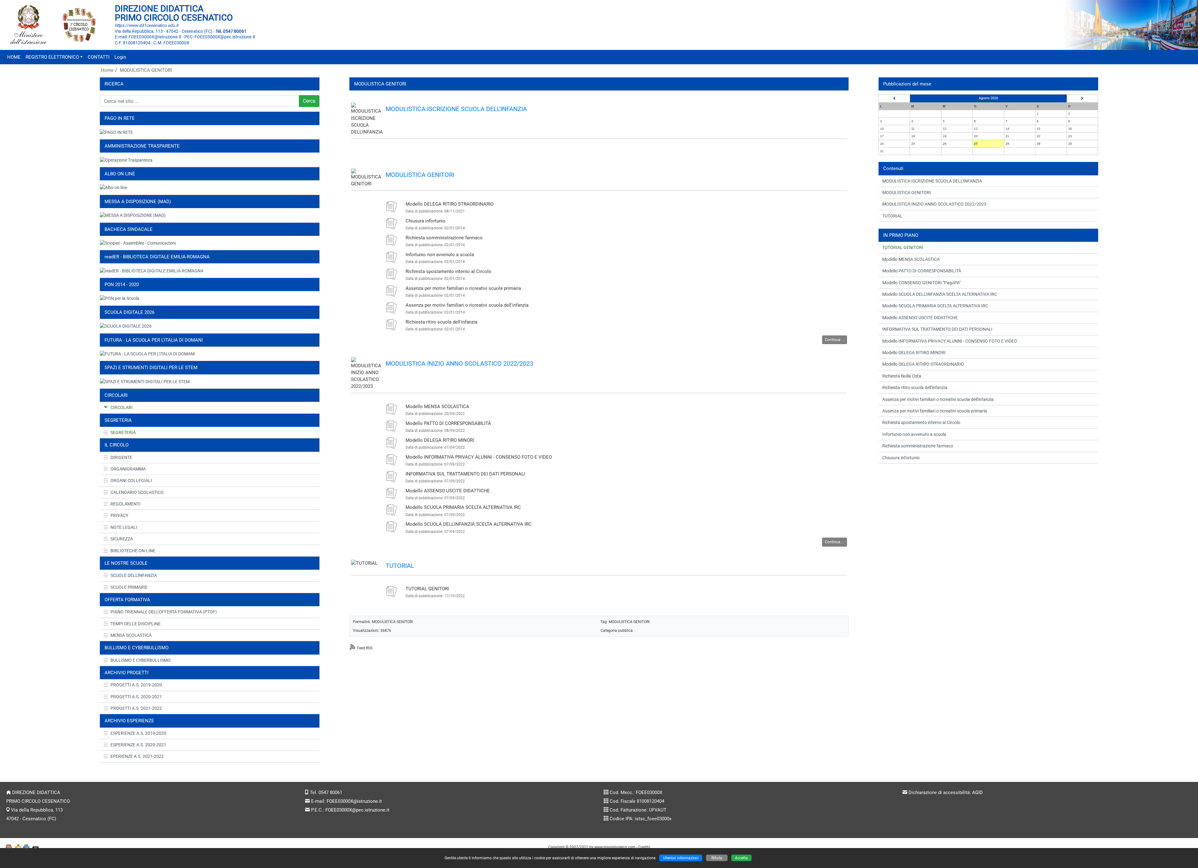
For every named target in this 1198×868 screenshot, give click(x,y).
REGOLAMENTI (125, 503)
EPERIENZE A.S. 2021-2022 (137, 756)
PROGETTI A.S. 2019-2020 (136, 684)
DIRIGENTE (121, 457)
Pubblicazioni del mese (907, 84)
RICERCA (114, 84)
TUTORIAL (400, 565)
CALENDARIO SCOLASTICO (137, 492)
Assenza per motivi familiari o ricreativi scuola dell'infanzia (467, 305)
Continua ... (834, 339)
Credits (644, 847)
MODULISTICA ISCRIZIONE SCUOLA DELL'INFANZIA (456, 109)
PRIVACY (119, 515)
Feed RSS (365, 648)
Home (107, 70)
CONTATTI (99, 57)
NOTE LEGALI (123, 527)
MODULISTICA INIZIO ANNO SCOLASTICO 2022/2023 (459, 363)
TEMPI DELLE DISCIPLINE (135, 623)
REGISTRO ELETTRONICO (52, 57)
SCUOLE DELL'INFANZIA (133, 575)
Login (120, 57)
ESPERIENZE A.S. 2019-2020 (138, 733)
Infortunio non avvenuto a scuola (440, 254)
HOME (14, 57)
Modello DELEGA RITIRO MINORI (440, 440)
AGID (977, 792)
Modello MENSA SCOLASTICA (437, 406)
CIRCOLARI (121, 407)
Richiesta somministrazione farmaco (444, 238)
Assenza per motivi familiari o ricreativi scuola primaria (463, 288)
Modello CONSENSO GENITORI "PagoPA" (921, 282)
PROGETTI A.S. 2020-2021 (136, 696)
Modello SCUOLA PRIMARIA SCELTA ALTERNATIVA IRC (463, 507)
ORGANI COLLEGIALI (131, 480)
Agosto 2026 (988, 98)
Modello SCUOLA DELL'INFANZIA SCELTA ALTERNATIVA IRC (469, 524)
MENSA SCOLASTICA (131, 635)
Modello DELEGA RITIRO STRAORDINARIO (450, 204)
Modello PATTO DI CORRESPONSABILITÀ (448, 423)
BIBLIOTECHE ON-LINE (132, 550)
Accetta (741, 858)
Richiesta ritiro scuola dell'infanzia (441, 322)
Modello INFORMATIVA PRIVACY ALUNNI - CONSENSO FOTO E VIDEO (479, 457)
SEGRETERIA (123, 432)
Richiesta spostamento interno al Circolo (448, 271)
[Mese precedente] (894, 98)
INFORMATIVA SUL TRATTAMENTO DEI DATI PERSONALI (465, 474)
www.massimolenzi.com (615, 847)
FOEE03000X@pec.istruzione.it (357, 810)
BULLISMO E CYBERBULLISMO (140, 660)
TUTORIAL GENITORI (427, 589)
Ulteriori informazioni (681, 858)
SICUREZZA (121, 538)
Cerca (309, 101)
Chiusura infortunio (426, 221)
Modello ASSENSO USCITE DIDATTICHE (448, 491)
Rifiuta (716, 858)
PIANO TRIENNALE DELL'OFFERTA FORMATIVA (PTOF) (163, 611)
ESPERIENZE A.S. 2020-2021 (138, 744)
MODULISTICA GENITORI (146, 70)
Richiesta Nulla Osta (901, 375)
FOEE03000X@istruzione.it (354, 801)
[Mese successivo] (1082, 98)
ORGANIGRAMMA (128, 468)
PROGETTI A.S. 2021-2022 (136, 708)
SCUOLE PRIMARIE (129, 587)
